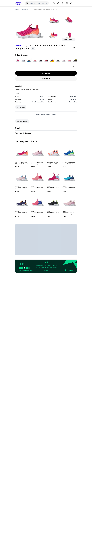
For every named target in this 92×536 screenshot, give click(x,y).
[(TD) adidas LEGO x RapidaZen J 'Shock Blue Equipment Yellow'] (52, 60)
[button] (36, 141)
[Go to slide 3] (53, 159)
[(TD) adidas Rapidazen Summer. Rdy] (38, 151)
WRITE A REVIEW (22, 121)
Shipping (18, 128)
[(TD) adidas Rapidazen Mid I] (57, 60)
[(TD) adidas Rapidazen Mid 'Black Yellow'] (75, 60)
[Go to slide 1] (20, 159)
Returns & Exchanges (23, 133)
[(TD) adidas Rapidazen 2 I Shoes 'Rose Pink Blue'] (38, 201)
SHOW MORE (21, 107)
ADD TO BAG (46, 73)
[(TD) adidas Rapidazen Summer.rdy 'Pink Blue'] (63, 60)
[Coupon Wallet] (58, 3)
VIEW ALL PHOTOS (68, 39)
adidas (17, 9)
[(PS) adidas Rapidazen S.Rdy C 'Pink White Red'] (22, 151)
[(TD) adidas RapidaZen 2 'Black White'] (40, 60)
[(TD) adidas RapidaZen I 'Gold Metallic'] (46, 60)
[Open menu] (76, 3)
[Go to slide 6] (71, 159)
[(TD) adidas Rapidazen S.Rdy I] (70, 176)
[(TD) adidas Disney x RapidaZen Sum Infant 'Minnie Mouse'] (54, 151)
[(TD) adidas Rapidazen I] (54, 176)
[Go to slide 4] (22, 159)
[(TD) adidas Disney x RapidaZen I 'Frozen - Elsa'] (23, 60)
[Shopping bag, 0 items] (71, 3)
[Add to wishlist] (74, 48)
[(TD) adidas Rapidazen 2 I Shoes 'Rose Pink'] (69, 60)
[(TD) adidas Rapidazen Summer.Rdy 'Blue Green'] (70, 151)
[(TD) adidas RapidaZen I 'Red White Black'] (17, 60)
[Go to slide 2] (68, 159)
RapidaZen (25, 9)
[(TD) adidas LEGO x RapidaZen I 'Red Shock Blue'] (29, 60)
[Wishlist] (67, 3)
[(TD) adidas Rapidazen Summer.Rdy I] (54, 201)
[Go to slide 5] (23, 159)
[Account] (62, 3)
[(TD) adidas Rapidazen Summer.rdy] (22, 201)
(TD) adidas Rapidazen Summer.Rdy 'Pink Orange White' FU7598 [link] (45, 9)
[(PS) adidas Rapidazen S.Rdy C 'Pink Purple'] (70, 201)
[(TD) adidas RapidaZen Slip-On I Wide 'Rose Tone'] (34, 60)
